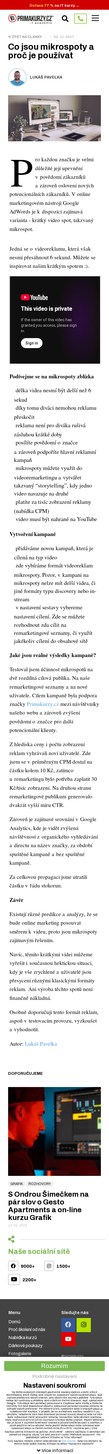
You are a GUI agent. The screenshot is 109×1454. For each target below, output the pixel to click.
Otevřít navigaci (95, 18)
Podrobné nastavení (54, 1376)
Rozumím (54, 1366)
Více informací (57, 1450)
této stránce (68, 1441)
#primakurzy (72, 1356)
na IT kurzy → (54, 5)
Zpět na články (26, 37)
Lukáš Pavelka (41, 1043)
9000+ (27, 1266)
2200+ (29, 1279)
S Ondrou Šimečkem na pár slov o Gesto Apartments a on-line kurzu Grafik (48, 1205)
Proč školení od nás (26, 1329)
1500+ (62, 1266)
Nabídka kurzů (22, 1337)
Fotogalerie (19, 1353)
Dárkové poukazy (25, 1345)
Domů (14, 1321)
